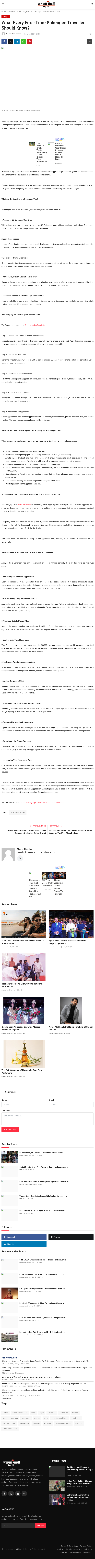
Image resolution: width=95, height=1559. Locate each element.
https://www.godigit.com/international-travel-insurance (42, 802)
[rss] (24, 1493)
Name (4, 1100)
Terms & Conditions (69, 1546)
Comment (5, 1110)
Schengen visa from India (35, 325)
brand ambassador (19, 1413)
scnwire (4, 947)
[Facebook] (4, 1493)
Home (3, 12)
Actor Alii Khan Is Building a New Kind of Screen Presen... (71, 1028)
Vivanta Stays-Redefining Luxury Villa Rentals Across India (43, 1196)
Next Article (54, 826)
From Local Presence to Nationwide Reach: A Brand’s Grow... (22, 942)
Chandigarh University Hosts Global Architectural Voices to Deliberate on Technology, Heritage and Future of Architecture (45, 1391)
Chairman (79, 1423)
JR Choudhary (71, 1503)
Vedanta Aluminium (10, 1418)
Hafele (5, 1413)
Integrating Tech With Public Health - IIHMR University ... (42, 1332)
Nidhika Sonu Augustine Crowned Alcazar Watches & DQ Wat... (20, 1028)
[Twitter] (11, 1493)
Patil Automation (9, 1423)
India (33, 1413)
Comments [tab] (10, 1092)
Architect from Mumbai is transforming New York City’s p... (80, 1469)
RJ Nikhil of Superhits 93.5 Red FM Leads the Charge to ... (42, 1303)
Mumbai (75, 1413)
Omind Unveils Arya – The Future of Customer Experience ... (43, 1167)
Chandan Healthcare (60, 1418)
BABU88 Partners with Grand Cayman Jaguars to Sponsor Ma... (45, 1182)
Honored (36, 1423)
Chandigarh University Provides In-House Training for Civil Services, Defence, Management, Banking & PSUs (45, 1361)
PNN (20, 1170)
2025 (46, 1418)
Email (51, 1100)
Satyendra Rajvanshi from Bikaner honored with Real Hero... (78, 1497)
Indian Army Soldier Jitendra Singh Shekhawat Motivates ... (80, 1482)
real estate (64, 1413)
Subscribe (40, 1525)
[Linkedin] (18, 1493)
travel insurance (24, 505)
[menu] (3, 4)
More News (6, 1399)
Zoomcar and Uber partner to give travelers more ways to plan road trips (31, 1377)
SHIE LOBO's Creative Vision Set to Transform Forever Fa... (43, 1260)
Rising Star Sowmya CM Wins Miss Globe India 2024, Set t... (43, 1289)
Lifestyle (12, 12)
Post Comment (10, 1129)
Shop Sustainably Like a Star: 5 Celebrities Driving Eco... (42, 1274)
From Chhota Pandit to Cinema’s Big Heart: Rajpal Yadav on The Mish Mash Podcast (70, 831)
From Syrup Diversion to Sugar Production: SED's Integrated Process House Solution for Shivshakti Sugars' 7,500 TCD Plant (47, 1368)
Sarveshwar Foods (10, 1429)
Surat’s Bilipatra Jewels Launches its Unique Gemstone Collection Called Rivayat (26, 831)
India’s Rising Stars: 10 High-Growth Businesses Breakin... (43, 1210)
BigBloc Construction (63, 1423)
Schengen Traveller (17, 812)
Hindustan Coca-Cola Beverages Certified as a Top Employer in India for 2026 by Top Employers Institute (44, 1383)
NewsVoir (87, 1552)
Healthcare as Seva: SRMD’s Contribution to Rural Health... (21, 985)
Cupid (41, 1413)
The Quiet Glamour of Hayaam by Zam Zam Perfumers (21, 1071)
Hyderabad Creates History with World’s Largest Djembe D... (67, 942)
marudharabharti (55, 947)
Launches (51, 1413)
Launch (37, 1418)
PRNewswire (75, 1552)
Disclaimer (63, 1552)
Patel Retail (76, 1418)
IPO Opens (26, 1418)
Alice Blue (47, 1423)
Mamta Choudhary (25, 849)
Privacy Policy (86, 1546)
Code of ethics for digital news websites (74, 1549)
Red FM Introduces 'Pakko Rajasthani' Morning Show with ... (43, 1318)
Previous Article (39, 826)
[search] (92, 4)
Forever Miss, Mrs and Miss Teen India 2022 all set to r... (42, 1153)
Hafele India (24, 1423)
